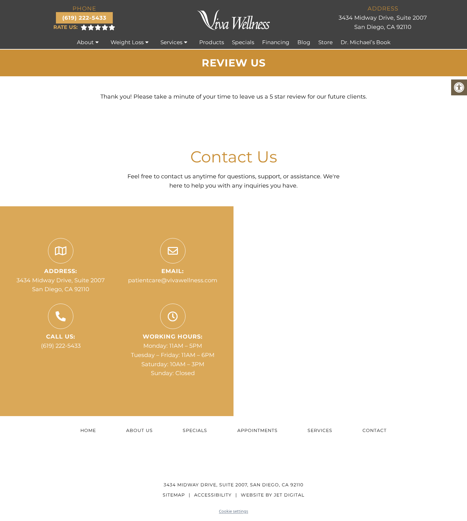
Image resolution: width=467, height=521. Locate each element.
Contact (374, 430)
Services (171, 42)
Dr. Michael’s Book (365, 42)
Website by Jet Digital (272, 495)
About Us (139, 430)
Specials (243, 42)
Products (211, 42)
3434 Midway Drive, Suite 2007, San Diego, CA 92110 (233, 485)
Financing (275, 42)
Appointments (257, 430)
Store (325, 42)
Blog (303, 42)
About (85, 42)
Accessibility (213, 495)
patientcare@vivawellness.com (172, 280)
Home (88, 430)
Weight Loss (127, 42)
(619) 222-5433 (84, 18)
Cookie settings (233, 511)
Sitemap (174, 495)
